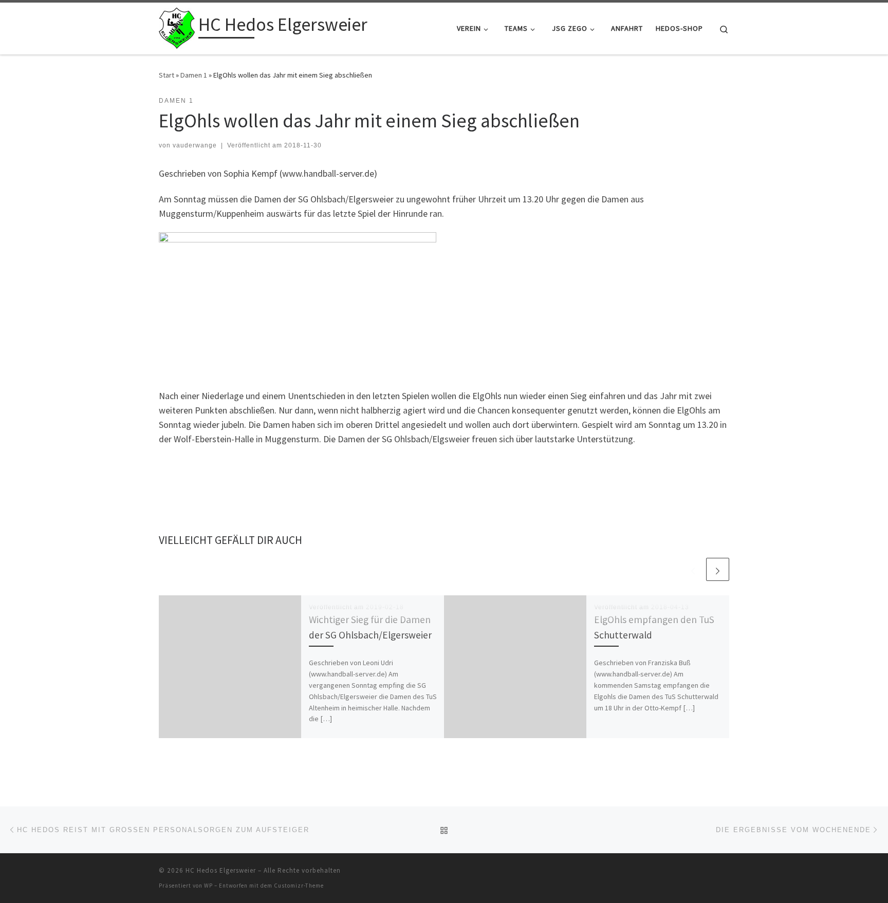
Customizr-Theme (299, 885)
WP (208, 885)
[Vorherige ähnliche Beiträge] (693, 569)
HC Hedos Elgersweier (221, 870)
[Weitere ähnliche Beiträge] (717, 569)
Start (166, 75)
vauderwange (195, 145)
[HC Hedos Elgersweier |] (177, 26)
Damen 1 (193, 75)
